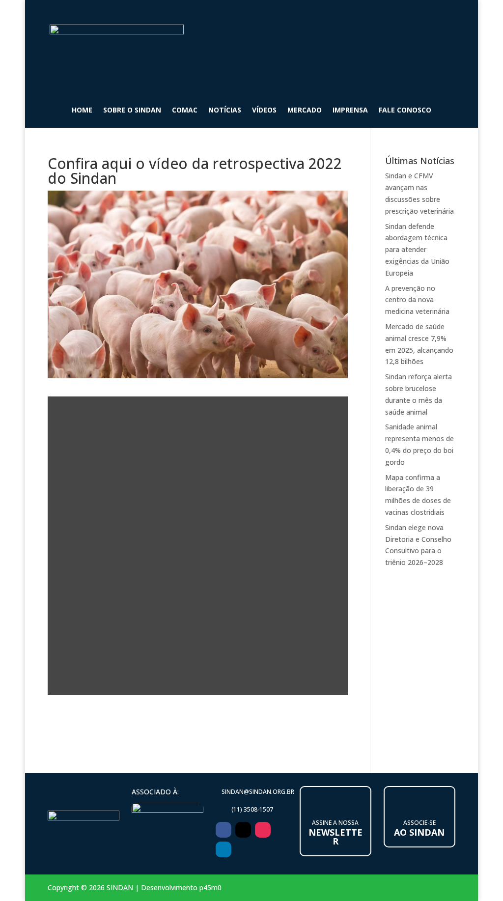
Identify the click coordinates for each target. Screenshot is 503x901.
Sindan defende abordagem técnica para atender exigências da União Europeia (417, 250)
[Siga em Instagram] (263, 830)
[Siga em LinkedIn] (223, 849)
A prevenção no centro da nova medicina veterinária (417, 299)
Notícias (224, 110)
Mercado (304, 110)
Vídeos (264, 110)
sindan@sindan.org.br (258, 792)
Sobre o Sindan (132, 110)
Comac (184, 110)
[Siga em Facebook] (223, 830)
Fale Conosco (405, 110)
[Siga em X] (243, 830)
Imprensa (350, 110)
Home (82, 110)
